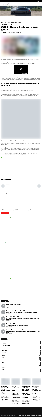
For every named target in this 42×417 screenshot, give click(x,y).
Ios (5, 179)
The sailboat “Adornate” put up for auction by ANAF (17, 325)
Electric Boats (21, 350)
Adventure (21, 341)
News (21, 357)
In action (21, 353)
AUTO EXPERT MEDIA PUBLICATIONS (34, 415)
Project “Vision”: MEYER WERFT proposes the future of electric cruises (21, 312)
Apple (3, 179)
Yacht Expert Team (36, 399)
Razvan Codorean (6, 32)
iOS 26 (9, 179)
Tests (21, 362)
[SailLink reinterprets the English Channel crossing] (3, 306)
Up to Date (21, 365)
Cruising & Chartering (21, 345)
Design (21, 347)
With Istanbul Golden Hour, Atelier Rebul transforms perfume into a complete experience (22, 319)
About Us (24, 415)
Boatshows (21, 343)
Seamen (21, 360)
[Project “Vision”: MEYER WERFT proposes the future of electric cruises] (3, 312)
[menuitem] (30, 1)
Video (21, 369)
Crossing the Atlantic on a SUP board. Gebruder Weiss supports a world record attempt (23, 332)
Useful (21, 367)
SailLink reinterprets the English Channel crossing (17, 306)
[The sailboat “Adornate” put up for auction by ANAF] (3, 325)
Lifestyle (5, 22)
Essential (21, 352)
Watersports (21, 370)
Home (2, 22)
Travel (21, 364)
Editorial (21, 348)
